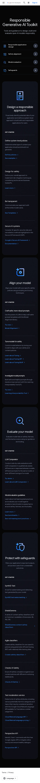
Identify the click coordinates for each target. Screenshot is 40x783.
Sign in (34, 3)
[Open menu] (3, 2)
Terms (4, 772)
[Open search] (24, 2)
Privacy (11, 772)
